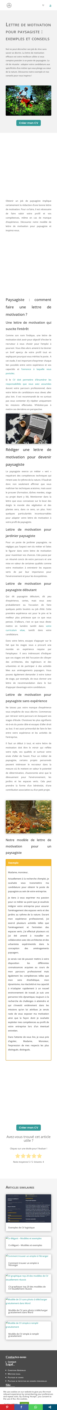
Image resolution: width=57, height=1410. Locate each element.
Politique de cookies (16, 1377)
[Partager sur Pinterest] (7, 1407)
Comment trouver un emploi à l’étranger (23, 1264)
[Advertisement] (28, 169)
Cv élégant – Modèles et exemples (25, 1245)
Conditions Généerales (17, 1370)
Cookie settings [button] (11, 1404)
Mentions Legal (14, 1374)
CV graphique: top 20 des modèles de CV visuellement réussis (27, 1287)
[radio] (17, 1156)
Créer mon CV (28, 123)
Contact (12, 1361)
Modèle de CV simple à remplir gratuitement (23, 1334)
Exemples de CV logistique (21, 1227)
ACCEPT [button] (24, 1404)
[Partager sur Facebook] (21, 1407)
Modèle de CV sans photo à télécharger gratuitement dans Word (28, 1311)
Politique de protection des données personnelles (27, 1381)
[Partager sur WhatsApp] (35, 1407)
